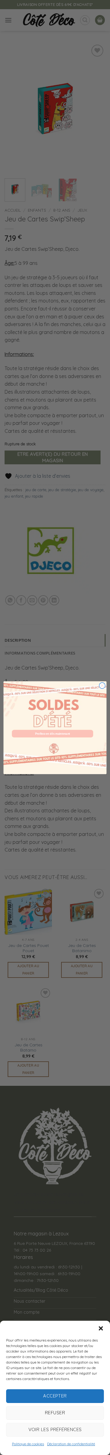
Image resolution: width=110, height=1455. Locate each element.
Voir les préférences (55, 1429)
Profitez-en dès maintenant (52, 733)
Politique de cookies (28, 1444)
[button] (101, 1328)
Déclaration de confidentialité (71, 1444)
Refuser (55, 1413)
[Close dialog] (102, 685)
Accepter (55, 1396)
